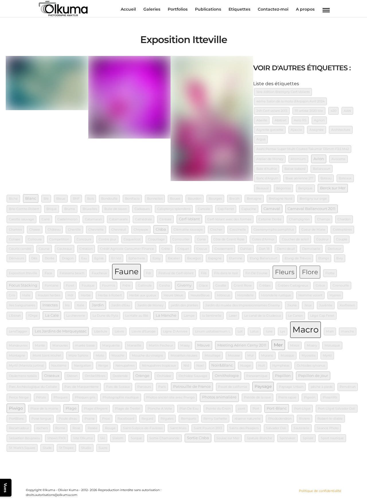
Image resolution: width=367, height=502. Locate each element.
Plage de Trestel (127, 408)
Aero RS (300, 120)
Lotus (254, 331)
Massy (185, 345)
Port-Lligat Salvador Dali (336, 408)
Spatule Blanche (259, 438)
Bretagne (254, 199)
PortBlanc (16, 419)
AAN (347, 111)
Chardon (344, 219)
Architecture (340, 130)
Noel (200, 365)
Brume (69, 209)
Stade (47, 448)
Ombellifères (95, 376)
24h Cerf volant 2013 (271, 111)
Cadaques (142, 209)
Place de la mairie (44, 408)
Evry (339, 258)
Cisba (161, 229)
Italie (80, 305)
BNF (76, 199)
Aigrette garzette (269, 130)
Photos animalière (219, 397)
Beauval (262, 188)
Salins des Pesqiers (244, 428)
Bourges (215, 199)
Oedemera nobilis (23, 376)
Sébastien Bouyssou (24, 438)
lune (269, 331)
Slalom (117, 438)
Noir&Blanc (222, 365)
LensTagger (18, 331)
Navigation (82, 365)
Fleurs (284, 272)
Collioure (35, 239)
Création (86, 249)
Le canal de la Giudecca (262, 316)
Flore (310, 272)
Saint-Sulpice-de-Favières (143, 428)
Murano (267, 355)
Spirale (308, 438)
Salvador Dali (276, 428)
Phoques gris (85, 397)
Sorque (136, 438)
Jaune (292, 305)
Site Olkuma (83, 438)
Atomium (298, 159)
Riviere (304, 419)
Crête (165, 249)
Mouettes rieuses (184, 355)
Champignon (299, 219)
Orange (142, 375)
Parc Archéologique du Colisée (33, 387)
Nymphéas (280, 365)
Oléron (72, 376)
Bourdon (194, 199)
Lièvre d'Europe (144, 331)
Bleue (60, 199)
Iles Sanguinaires (22, 305)
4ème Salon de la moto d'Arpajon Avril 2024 (290, 101)
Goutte (220, 285)
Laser (233, 316)
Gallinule (145, 285)
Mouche (118, 355)
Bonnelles (155, 199)
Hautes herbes (49, 295)
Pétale (41, 397)
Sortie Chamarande (164, 438)
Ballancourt (321, 169)
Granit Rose (243, 285)
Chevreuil (118, 229)
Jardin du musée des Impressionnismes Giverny (242, 305)
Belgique (305, 188)
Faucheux (99, 273)
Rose (76, 428)
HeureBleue (200, 295)
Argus (261, 139)
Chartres (15, 229)
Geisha (164, 285)
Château (54, 229)
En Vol (116, 258)
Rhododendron (280, 419)
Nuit (261, 365)
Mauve (203, 345)
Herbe (86, 295)
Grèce (320, 285)
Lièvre (119, 331)
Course (44, 249)
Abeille (261, 120)
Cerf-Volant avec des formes (229, 219)
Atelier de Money (269, 159)
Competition (59, 239)
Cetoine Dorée (270, 219)
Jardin (98, 305)
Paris (162, 387)
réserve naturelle (248, 419)
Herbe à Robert (110, 295)
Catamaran (93, 219)
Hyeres (335, 295)
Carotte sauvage (21, 219)
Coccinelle (238, 229)
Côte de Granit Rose (229, 239)
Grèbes (264, 285)
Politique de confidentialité (320, 491)
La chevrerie (75, 316)
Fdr (148, 273)
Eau (84, 258)
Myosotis (308, 355)
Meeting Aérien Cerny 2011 (241, 345)
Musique (287, 355)
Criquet (183, 249)
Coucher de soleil (295, 239)
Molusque (332, 345)
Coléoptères (342, 229)
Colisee (14, 239)
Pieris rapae (287, 397)
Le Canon (295, 316)
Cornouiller (181, 239)
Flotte (330, 273)
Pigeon (309, 397)
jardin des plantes (184, 305)
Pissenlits (330, 397)
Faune (126, 271)
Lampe (189, 316)
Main (330, 331)
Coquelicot (132, 239)
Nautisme (59, 365)
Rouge (110, 428)
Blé (46, 199)
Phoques (60, 397)
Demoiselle (311, 249)
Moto (100, 355)
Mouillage (212, 355)
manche (347, 331)
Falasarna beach (72, 273)
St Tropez (66, 448)
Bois (90, 199)
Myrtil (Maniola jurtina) (26, 365)
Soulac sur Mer (227, 438)
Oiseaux (51, 375)
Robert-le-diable (330, 419)
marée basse (85, 345)
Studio (86, 448)
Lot (240, 331)
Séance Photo (328, 428)
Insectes (50, 305)
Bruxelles (90, 209)
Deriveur (334, 249)
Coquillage (156, 239)
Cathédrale (143, 219)
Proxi (106, 419)
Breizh (234, 199)
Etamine (235, 258)
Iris (67, 305)
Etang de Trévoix (298, 258)
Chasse (34, 229)
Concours (84, 239)
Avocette (338, 159)
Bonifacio (132, 199)
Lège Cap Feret (322, 316)
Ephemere (136, 258)
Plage (71, 408)
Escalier (174, 258)
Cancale (204, 209)
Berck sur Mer (332, 188)
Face (48, 273)
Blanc (30, 198)
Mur (250, 355)
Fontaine (51, 285)
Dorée (49, 258)
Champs (323, 219)
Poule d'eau (68, 419)
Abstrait (280, 120)
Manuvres (60, 345)
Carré (46, 219)
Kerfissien (347, 305)
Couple (341, 239)
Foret (70, 285)
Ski (102, 438)
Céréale (165, 219)
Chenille (74, 229)
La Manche (166, 315)
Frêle (126, 285)
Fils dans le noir (226, 273)
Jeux (308, 305)
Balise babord (294, 169)
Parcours (144, 387)
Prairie (90, 419)
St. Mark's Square (22, 448)
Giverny (184, 285)
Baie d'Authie (266, 169)
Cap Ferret (226, 209)
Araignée (316, 130)
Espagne (215, 258)
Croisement (223, 249)
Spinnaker (287, 438)
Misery (312, 345)
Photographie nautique (121, 397)
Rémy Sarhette (215, 419)
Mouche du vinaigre (147, 355)
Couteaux (64, 249)
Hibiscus (223, 295)
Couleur (322, 239)
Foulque (88, 285)
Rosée (92, 428)
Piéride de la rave (257, 397)
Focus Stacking (23, 285)
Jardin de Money (150, 305)
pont (241, 408)
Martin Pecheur (161, 345)
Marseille (134, 345)
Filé (204, 273)
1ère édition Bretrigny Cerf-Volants (283, 92)
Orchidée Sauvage (193, 376)
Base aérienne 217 (299, 178)
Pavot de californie (232, 387)
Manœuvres (18, 345)
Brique (51, 209)
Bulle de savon (115, 209)
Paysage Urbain (291, 387)
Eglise (99, 258)
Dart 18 (264, 249)
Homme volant (310, 295)
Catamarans (118, 219)
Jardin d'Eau (120, 305)
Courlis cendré (20, 249)
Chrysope (141, 229)
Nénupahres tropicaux (159, 365)
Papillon (283, 375)
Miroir (294, 345)
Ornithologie (227, 375)
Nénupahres (125, 365)
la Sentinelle (211, 316)
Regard (147, 419)
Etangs (323, 258)
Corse (201, 239)
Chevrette (96, 229)
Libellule (100, 331)
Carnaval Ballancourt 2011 (311, 209)
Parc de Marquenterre (82, 387)
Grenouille (341, 285)
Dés (34, 258)
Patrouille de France (192, 386)
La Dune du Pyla (105, 316)
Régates (167, 419)
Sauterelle (301, 428)
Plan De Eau (188, 408)
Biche (13, 199)
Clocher (216, 229)
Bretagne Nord (280, 199)
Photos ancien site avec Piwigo (170, 397)
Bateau (326, 178)
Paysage (263, 386)
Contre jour (107, 239)
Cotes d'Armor (263, 239)
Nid (186, 365)
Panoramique (257, 376)
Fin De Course (256, 273)
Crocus (201, 249)
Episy (157, 258)
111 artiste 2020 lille (309, 111)
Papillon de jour (313, 375)
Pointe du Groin (218, 408)
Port (256, 408)
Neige (103, 365)
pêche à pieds (321, 387)
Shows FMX (56, 438)
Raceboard (126, 419)
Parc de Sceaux (118, 387)
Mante (40, 345)
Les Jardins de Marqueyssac (61, 331)
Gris (12, 295)
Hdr (70, 295)
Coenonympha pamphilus (273, 229)
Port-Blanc (277, 408)
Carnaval (271, 209)
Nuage (245, 365)
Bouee (175, 199)
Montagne (17, 355)
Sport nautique (332, 438)
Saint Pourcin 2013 (208, 428)
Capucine (248, 209)
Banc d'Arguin (267, 178)
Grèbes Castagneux (293, 285)
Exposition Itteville (23, 273)
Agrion (319, 120)
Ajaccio (296, 130)
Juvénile (325, 305)
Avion (318, 159)
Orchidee (164, 376)
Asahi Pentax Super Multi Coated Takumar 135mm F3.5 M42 (302, 149)
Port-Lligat (302, 408)
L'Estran (15, 316)
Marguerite (111, 345)
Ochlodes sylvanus (311, 365)
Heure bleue (173, 295)
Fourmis (108, 285)
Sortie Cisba (198, 438)
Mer (278, 345)
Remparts (188, 419)
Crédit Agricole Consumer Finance (127, 249)
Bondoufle (109, 199)
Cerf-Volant (189, 219)
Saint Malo (178, 428)
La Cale (52, 315)
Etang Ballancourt (263, 258)
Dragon (68, 258)
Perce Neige (19, 397)
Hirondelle (245, 295)
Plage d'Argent (96, 408)
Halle (26, 295)
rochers (42, 428)
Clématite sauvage (188, 229)
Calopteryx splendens (173, 209)
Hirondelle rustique (276, 295)
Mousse (234, 355)
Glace (203, 285)
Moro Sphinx (78, 355)
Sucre (103, 448)
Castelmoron (67, 219)
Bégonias (283, 188)
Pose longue (41, 419)
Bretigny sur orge (313, 199)
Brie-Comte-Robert (24, 209)
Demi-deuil (286, 249)
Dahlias (245, 249)
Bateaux (345, 178)
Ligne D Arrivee (175, 331)
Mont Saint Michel (47, 355)
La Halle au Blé (136, 316)
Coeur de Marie (313, 229)
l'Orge (33, 316)
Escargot (194, 258)
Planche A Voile (160, 408)
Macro (305, 329)
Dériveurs (16, 258)
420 (333, 111)
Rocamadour (19, 428)
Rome (60, 428)
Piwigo (16, 408)
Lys (282, 331)
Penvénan (348, 387)
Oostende (120, 376)
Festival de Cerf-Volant (176, 273)
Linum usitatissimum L (212, 331)
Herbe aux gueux (142, 295)
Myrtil (327, 355)
